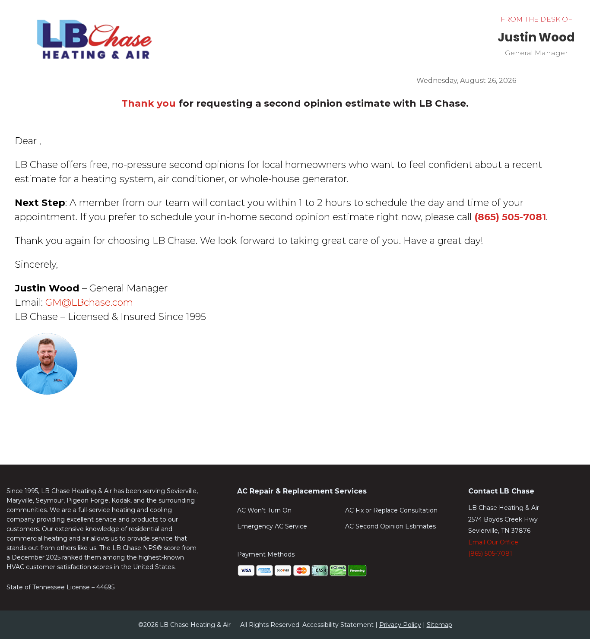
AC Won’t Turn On (264, 510)
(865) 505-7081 (490, 553)
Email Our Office (493, 542)
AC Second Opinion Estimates (390, 526)
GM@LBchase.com (89, 302)
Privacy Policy (400, 625)
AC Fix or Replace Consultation (391, 510)
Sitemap (439, 625)
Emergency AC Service (272, 526)
